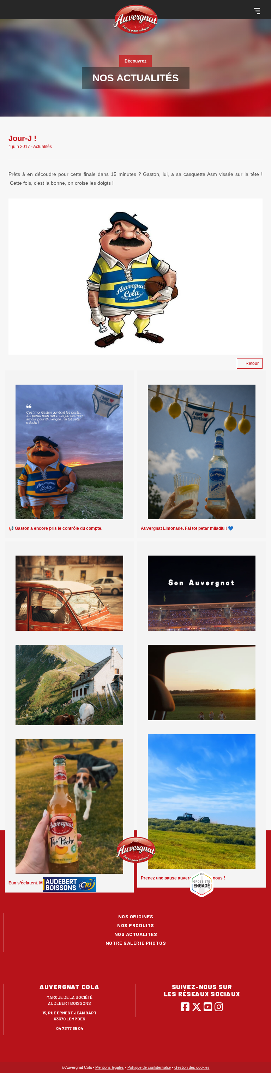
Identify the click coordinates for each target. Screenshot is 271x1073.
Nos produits (135, 925)
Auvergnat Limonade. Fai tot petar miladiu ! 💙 (187, 528)
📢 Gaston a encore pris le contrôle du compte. (55, 528)
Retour (252, 363)
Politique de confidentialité (149, 1067)
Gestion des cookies (192, 1067)
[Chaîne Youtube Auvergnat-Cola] (208, 1007)
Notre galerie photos (136, 943)
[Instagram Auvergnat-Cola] (219, 1007)
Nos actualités (135, 934)
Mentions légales (109, 1067)
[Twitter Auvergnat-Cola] (196, 1007)
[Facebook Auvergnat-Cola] (185, 1007)
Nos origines (135, 916)
